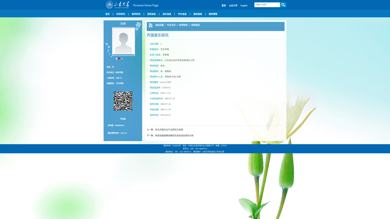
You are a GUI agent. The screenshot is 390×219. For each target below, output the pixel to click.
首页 (107, 14)
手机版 (123, 119)
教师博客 (213, 14)
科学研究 (121, 14)
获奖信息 (151, 14)
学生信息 (182, 14)
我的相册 (197, 14)
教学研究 (136, 14)
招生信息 (167, 14)
